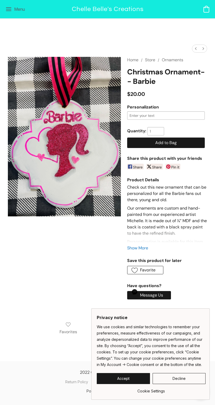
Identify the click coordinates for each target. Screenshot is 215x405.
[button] (107, 9)
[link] (151, 389)
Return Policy (76, 382)
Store (150, 60)
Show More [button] (137, 248)
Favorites (68, 332)
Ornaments (172, 60)
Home (132, 60)
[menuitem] (196, 48)
